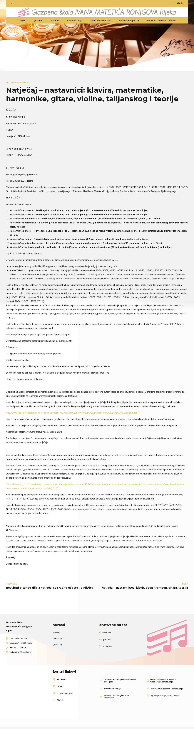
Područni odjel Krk (129, 20)
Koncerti (56, 632)
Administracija (75, 20)
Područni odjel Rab (101, 20)
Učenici (55, 20)
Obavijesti (57, 645)
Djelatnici (38, 20)
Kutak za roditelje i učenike (161, 20)
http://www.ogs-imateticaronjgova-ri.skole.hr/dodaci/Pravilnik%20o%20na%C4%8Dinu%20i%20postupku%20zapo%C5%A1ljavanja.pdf (71, 412)
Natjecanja (57, 638)
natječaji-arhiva (17, 82)
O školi (21, 20)
